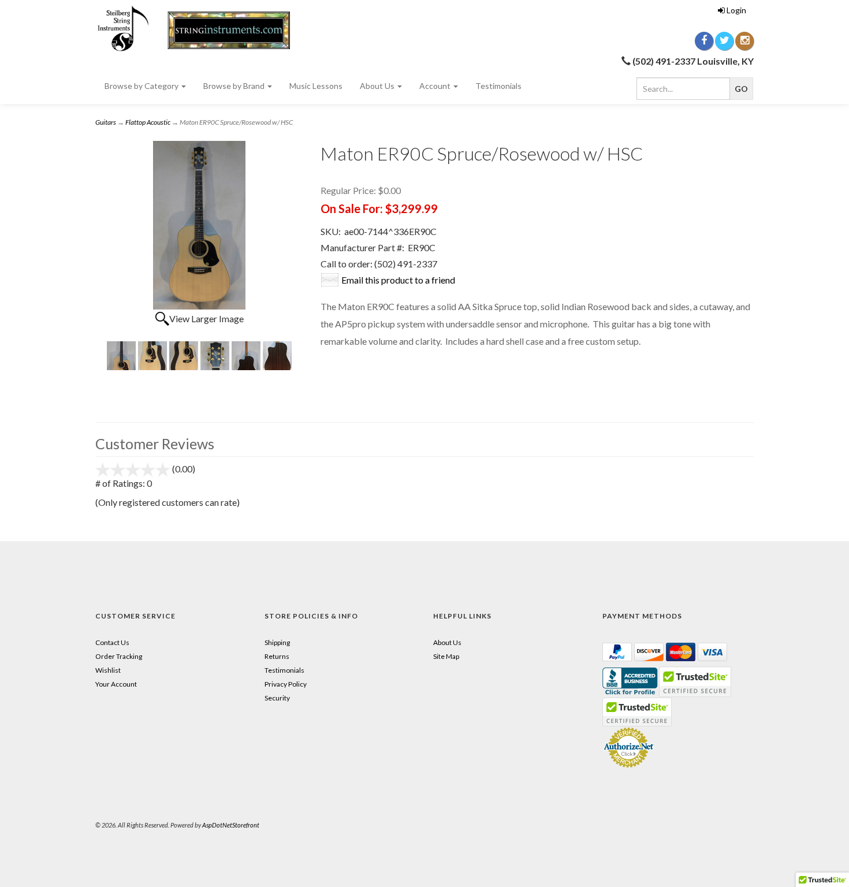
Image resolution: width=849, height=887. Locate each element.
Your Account (116, 684)
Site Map (446, 656)
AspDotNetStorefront (230, 825)
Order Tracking (118, 656)
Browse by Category (142, 86)
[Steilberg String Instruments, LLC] (199, 29)
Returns (277, 656)
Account (435, 86)
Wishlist (108, 670)
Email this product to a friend (398, 279)
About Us (378, 86)
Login (736, 10)
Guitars (105, 122)
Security (277, 698)
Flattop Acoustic (147, 122)
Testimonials (498, 86)
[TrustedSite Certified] (637, 712)
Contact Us (112, 642)
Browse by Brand (234, 86)
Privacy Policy (286, 684)
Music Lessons (315, 86)
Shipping (277, 642)
